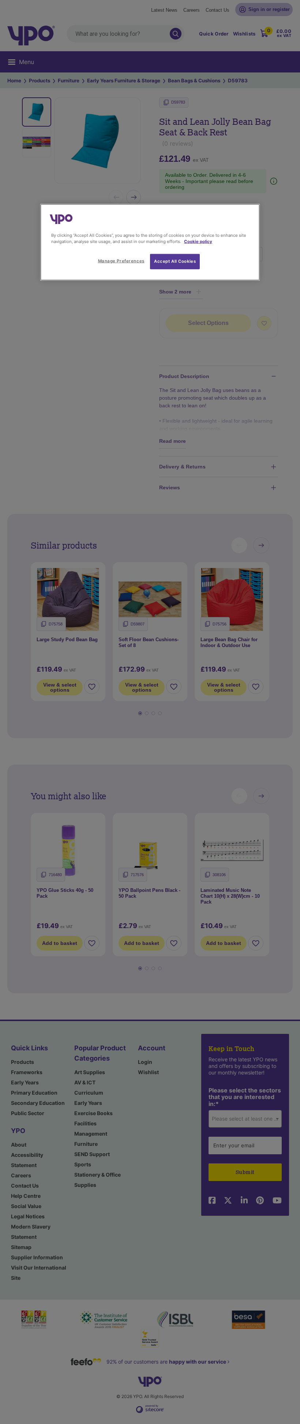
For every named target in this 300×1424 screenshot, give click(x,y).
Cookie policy (198, 241)
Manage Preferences (121, 260)
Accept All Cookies (175, 261)
